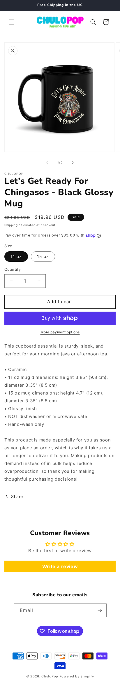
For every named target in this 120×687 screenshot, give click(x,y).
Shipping (11, 225)
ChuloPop (49, 676)
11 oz (16, 256)
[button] (11, 22)
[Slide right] (72, 162)
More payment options (60, 332)
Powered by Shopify (76, 676)
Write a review (60, 566)
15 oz (43, 256)
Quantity (12, 269)
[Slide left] (47, 162)
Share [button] (17, 496)
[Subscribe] (99, 610)
